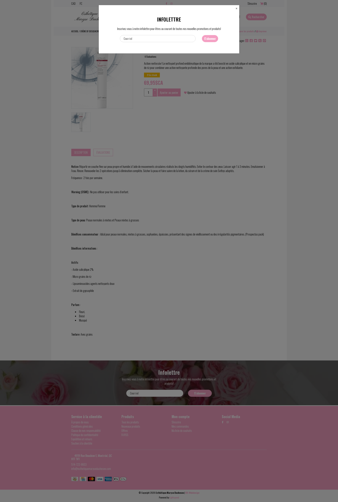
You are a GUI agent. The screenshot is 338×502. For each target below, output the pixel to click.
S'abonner (210, 38)
